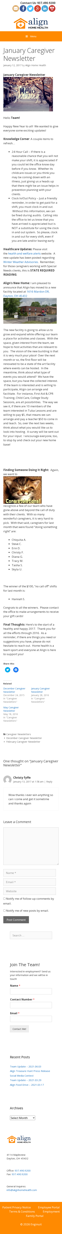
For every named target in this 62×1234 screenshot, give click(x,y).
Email (15, 1013)
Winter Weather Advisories (20, 262)
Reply (49, 781)
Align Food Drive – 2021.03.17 (27, 1084)
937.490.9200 (46, 3)
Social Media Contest (22, 1075)
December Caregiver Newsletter (14, 690)
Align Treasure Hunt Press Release (30, 1071)
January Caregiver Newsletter (40, 690)
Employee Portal (49, 1207)
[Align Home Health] (31, 23)
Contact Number (22, 999)
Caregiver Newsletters (18, 734)
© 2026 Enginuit (31, 1224)
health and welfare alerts (24, 253)
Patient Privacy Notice (16, 1207)
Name (15, 985)
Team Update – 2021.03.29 (25, 1080)
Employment (51, 1211)
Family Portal (34, 1216)
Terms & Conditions (22, 1211)
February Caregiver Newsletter (23, 741)
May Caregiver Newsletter (11, 709)
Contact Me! (19, 1029)
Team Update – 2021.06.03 (25, 1066)
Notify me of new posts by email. (27, 910)
